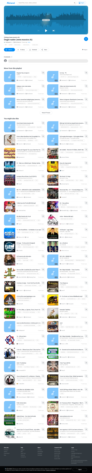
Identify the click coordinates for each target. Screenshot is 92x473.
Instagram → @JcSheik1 (80, 247)
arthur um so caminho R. (65, 250)
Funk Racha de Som (65, 140)
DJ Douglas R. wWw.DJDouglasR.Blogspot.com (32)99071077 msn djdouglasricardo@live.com (78, 140)
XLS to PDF (56, 455)
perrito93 (20, 250)
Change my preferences (51, 470)
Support (22, 449)
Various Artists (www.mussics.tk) (77, 103)
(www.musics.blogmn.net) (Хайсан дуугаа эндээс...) (32, 90)
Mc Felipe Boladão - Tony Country (74, 273)
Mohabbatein (30, 140)
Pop (61, 233)
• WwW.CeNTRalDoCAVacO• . (22, 210)
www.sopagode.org (22, 153)
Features (23, 455)
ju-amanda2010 (22, 370)
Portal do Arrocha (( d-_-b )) (72, 207)
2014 (36, 140)
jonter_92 (20, 437)
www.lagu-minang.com (69, 233)
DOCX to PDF (57, 453)
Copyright (40, 453)
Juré (81, 326)
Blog (5, 455)
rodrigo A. (20, 317)
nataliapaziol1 (21, 330)
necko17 (63, 263)
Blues (35, 76)
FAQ (22, 451)
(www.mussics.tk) (18, 44)
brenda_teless (64, 423)
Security (73, 455)
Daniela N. (20, 263)
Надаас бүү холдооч (27, 76)
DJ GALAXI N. (21, 383)
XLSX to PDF (57, 458)
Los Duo (24, 433)
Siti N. (62, 237)
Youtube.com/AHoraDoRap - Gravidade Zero (28, 353)
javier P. (63, 290)
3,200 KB (10, 44)
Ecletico (20, 325)
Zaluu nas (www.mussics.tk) (76, 90)
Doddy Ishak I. (64, 317)
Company (40, 449)
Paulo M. (63, 410)
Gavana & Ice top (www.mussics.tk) (34, 103)
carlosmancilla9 (64, 383)
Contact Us (23, 457)
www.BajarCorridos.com (28, 180)
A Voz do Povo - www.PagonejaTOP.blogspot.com (30, 312)
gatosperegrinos (65, 184)
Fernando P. (64, 197)
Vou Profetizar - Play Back (29, 366)
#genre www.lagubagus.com (24, 300)
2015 (37, 180)
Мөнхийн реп (21, 90)
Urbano (19, 247)
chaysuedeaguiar (22, 397)
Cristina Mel (25, 406)
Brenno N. (20, 197)
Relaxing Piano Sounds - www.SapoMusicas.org (33, 273)
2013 (37, 247)
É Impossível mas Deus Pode (72, 167)
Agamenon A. (21, 157)
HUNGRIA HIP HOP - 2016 (71, 420)
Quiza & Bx (39, 127)
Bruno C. (63, 223)
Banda (62, 180)
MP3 (6, 44)
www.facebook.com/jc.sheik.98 (67, 247)
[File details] (9, 76)
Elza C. (62, 170)
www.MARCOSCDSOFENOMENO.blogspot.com (30, 325)
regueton (63, 433)
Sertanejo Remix (21, 165)
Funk (19, 232)
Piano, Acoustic (21, 273)
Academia (63, 352)
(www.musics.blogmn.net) (73, 76)
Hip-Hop (62, 420)
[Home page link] (11, 3)
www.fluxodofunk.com (79, 152)
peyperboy (20, 423)
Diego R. (20, 184)
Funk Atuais (63, 273)
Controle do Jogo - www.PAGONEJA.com (73, 406)
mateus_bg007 (21, 357)
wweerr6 (63, 397)
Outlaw (19, 76)
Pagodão (20, 205)
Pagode (19, 312)
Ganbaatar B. (9, 42)
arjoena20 (20, 303)
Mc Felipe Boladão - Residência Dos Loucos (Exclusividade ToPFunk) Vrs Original (75, 340)
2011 (81, 127)
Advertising (40, 451)
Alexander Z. (64, 437)
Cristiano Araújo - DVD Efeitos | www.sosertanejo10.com (31, 285)
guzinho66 (63, 277)
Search (5, 451)
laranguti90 (64, 357)
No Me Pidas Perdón (70, 180)
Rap (61, 193)
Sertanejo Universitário (23, 420)
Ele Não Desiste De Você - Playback (29, 220)
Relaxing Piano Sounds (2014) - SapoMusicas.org (33, 277)
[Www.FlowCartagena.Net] (28, 247)
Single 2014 (67, 313)
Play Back (20, 366)
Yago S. (20, 223)
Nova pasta (70, 303)
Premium (6, 449)
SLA (72, 458)
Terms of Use (74, 449)
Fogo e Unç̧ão (25, 260)
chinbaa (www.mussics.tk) (36, 44)
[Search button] (74, 3)
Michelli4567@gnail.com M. (65, 210)
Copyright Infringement (76, 453)
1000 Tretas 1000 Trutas (69, 193)
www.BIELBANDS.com (71, 298)
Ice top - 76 (63, 76)
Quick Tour (23, 453)
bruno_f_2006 (64, 343)
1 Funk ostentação (69, 152)
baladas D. (20, 410)
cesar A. (63, 330)
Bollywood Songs (22, 140)
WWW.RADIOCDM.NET (69, 260)
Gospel (62, 167)
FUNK (19, 193)
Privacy (73, 451)
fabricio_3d (20, 237)
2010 (37, 205)
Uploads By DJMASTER (27, 380)
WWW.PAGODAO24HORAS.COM (73, 352)
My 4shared (18, 42)
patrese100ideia (65, 157)
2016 (40, 165)
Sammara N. (21, 343)
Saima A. (20, 144)
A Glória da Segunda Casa (28, 393)
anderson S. (21, 170)
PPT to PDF (57, 457)
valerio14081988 (22, 277)
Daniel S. (63, 303)
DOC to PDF (57, 449)
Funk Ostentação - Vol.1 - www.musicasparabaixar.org (28, 232)
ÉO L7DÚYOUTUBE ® (26, 193)
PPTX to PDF (57, 451)
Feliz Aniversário (33, 406)
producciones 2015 (71, 433)
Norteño (20, 180)
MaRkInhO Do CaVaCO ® (29, 205)
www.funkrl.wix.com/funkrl (67, 218)
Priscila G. (20, 290)
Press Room (6, 453)
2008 (81, 167)
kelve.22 (63, 144)
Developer (40, 455)
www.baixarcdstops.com (32, 165)
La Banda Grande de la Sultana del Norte (72, 286)
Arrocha (63, 207)
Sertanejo (20, 285)
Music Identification (75, 457)
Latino (19, 433)
